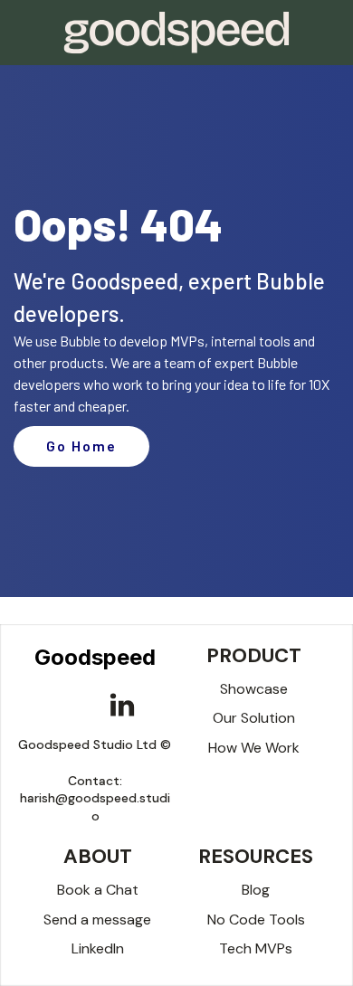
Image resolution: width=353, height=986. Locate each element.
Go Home (81, 445)
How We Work (254, 747)
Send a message (97, 919)
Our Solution (254, 717)
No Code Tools (256, 919)
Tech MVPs (255, 948)
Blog (256, 889)
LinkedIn (98, 948)
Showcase (254, 688)
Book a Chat (97, 889)
